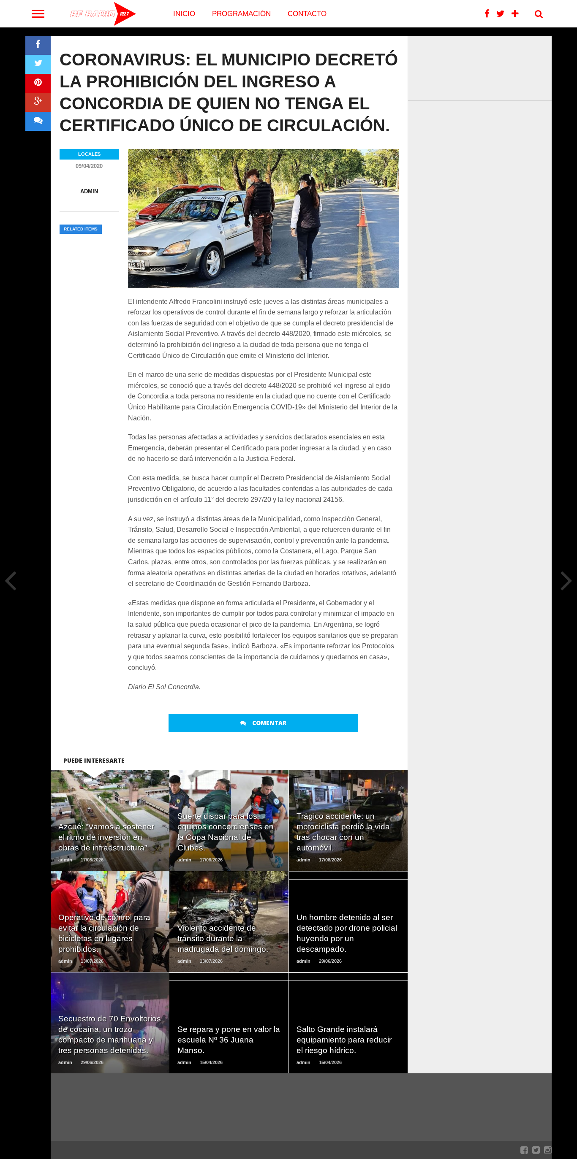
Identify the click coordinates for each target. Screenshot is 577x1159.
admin (89, 191)
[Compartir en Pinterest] (38, 83)
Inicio (184, 14)
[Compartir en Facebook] (38, 45)
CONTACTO (307, 14)
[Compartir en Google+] (38, 102)
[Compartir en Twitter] (38, 64)
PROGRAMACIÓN (241, 14)
